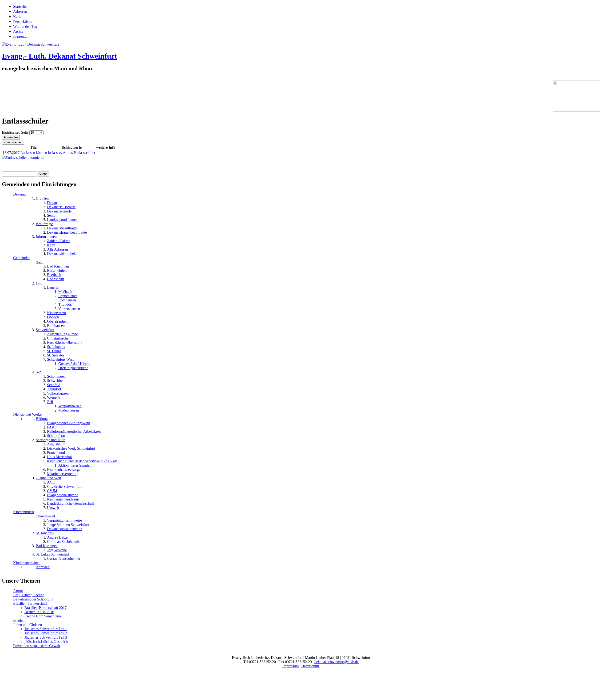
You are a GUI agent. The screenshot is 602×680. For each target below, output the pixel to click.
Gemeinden (21, 258)
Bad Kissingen (58, 266)
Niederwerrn (56, 313)
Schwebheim (56, 381)
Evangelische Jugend (62, 495)
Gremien (42, 198)
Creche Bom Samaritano (42, 616)
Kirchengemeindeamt (63, 499)
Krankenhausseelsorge (63, 470)
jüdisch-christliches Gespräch (46, 642)
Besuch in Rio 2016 (39, 612)
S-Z (38, 372)
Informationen (46, 237)
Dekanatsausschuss (61, 207)
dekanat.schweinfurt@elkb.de (336, 662)
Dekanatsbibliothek (61, 254)
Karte (17, 17)
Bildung (42, 419)
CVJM (52, 491)
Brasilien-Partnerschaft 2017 (45, 608)
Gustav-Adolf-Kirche (74, 364)
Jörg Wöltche (57, 550)
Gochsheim (55, 279)
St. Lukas (54, 351)
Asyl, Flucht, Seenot (28, 595)
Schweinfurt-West (60, 359)
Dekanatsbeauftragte (62, 228)
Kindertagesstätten (26, 563)
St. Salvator (55, 355)
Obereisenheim (58, 321)
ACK (51, 482)
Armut (18, 591)
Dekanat (19, 194)
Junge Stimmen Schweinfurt (68, 525)
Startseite (20, 6)
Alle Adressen (57, 249)
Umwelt (53, 508)
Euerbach (54, 275)
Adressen (20, 11)
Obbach (53, 317)
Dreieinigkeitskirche (73, 368)
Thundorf (65, 304)
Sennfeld (53, 385)
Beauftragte (44, 224)
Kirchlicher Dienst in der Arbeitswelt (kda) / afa (82, 461)
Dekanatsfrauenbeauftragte (67, 232)
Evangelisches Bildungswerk (68, 423)
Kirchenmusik (23, 512)
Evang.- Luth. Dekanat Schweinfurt (59, 56)
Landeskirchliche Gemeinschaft (70, 503)
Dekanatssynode (59, 211)
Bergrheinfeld (57, 270)
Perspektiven (22, 22)
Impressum (21, 36)
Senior (52, 215)
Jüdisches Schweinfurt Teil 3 (45, 637)
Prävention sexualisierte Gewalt (36, 646)
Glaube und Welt (48, 478)
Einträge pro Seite (15, 132)
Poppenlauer (67, 296)
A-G (39, 262)
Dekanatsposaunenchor (64, 529)
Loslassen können (33, 153)
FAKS (52, 427)
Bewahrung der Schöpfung (33, 599)
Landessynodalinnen (62, 220)
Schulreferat (56, 436)
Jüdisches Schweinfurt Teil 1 (45, 629)
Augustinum (56, 444)
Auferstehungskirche (62, 334)
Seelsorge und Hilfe (50, 440)
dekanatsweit (45, 516)
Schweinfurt (45, 330)
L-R (39, 283)
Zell (50, 402)
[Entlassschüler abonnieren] (23, 158)
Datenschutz (310, 666)
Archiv (18, 31)
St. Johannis (56, 347)
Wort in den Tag (25, 26)
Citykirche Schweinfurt (64, 486)
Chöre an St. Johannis (63, 542)
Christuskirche (57, 338)
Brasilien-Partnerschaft (30, 603)
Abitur (67, 153)
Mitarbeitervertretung (62, 474)
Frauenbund (56, 453)
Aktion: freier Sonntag (74, 465)
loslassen (54, 153)
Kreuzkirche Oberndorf (64, 342)
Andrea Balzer (58, 537)
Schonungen (56, 376)
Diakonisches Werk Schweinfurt (71, 448)
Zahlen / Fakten (58, 241)
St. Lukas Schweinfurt (52, 554)
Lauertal (53, 287)
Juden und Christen (27, 625)
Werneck (53, 398)
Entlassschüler (84, 153)
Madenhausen (68, 410)
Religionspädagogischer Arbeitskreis (74, 431)
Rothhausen (67, 300)
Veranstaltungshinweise (64, 520)
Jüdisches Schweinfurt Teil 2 (45, 633)
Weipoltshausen (70, 406)
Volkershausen (69, 309)
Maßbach (65, 292)
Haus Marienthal (59, 457)
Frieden (18, 620)
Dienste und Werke (27, 414)
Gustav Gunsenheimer (63, 558)
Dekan (52, 203)
